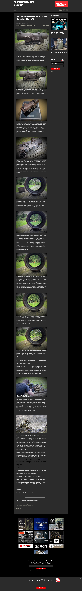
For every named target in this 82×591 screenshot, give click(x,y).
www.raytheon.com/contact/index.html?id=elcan (35, 497)
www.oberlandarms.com (33, 500)
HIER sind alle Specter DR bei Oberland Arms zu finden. (32, 485)
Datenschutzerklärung (46, 589)
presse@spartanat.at (29, 505)
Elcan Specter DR (19, 25)
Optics (25, 25)
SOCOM (33, 25)
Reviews (29, 25)
